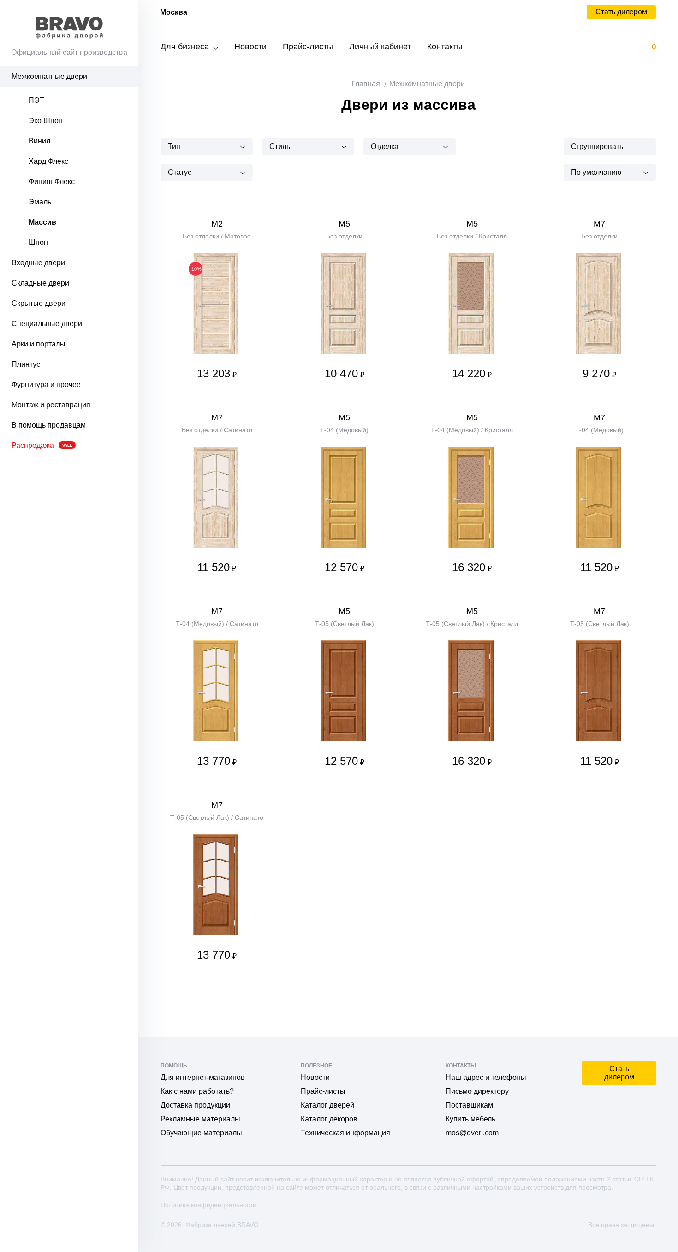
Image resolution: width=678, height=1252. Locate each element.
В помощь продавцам (49, 425)
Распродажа (42, 445)
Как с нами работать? (197, 1091)
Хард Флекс (48, 161)
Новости (250, 46)
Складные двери (40, 283)
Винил (39, 141)
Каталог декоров (329, 1119)
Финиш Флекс (52, 181)
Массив (42, 222)
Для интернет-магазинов (203, 1077)
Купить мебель (470, 1119)
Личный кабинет (380, 46)
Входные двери (38, 263)
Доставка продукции (195, 1105)
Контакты (445, 46)
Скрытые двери (38, 303)
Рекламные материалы (200, 1119)
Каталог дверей (327, 1105)
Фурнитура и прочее (46, 384)
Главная (365, 84)
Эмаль (40, 202)
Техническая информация (345, 1133)
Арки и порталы (38, 344)
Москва (173, 12)
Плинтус (26, 364)
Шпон (38, 242)
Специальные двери (47, 324)
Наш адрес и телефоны (486, 1077)
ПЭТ (36, 100)
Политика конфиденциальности (208, 1205)
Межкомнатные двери (49, 76)
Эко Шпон (46, 121)
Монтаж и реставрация (51, 405)
